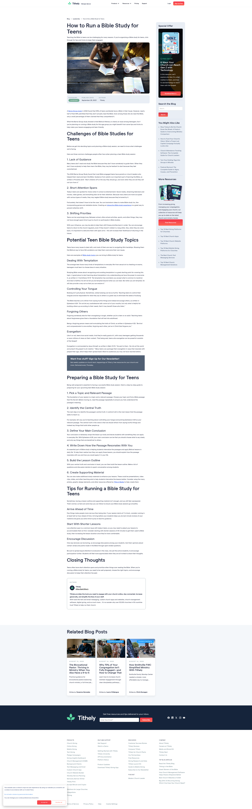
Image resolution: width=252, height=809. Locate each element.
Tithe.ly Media (119, 482)
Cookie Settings (111, 804)
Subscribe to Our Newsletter (138, 770)
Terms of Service (73, 804)
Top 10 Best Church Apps (169, 236)
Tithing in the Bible (166, 766)
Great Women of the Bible (168, 769)
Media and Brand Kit (166, 749)
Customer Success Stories (137, 743)
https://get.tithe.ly (82, 589)
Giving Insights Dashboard (76, 758)
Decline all (59, 802)
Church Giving (72, 743)
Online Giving (72, 746)
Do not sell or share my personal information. (18, 794)
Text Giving (71, 752)
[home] (79, 3)
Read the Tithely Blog (166, 763)
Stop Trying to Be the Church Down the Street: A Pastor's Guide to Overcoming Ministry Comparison (171, 130)
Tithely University (104, 754)
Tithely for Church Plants (137, 752)
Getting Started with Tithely (108, 751)
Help (99, 804)
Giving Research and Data (137, 761)
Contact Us (163, 755)
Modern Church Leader (136, 778)
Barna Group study (75, 111)
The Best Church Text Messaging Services (168, 256)
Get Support (102, 743)
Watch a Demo (103, 746)
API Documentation (105, 757)
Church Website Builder (75, 773)
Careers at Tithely (165, 746)
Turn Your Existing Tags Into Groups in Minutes (170, 161)
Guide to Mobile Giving (136, 767)
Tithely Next (163, 752)
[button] (115, 3)
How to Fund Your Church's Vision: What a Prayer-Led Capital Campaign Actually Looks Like (170, 142)
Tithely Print (71, 781)
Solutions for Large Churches (77, 789)
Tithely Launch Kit (134, 764)
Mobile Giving (72, 749)
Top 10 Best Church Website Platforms (170, 242)
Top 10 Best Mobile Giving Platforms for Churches (169, 249)
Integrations (71, 792)
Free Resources (170, 222)
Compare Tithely (134, 749)
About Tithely (164, 743)
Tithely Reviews (133, 746)
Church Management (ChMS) (77, 761)
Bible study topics (89, 255)
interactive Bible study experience (119, 205)
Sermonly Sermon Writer (76, 779)
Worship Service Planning (76, 776)
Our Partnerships (134, 755)
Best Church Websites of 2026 (170, 778)
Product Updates (104, 764)
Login (169, 3)
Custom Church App (74, 770)
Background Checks (74, 764)
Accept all (44, 802)
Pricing (136, 3)
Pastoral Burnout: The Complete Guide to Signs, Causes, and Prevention (169, 169)
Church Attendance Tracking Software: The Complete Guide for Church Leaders (170, 153)
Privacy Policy (88, 804)
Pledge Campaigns (74, 755)
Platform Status (103, 760)
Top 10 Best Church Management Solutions (168, 263)
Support (144, 3)
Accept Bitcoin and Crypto (76, 784)
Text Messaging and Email (76, 767)
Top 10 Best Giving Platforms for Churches (170, 230)
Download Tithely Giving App (108, 767)
